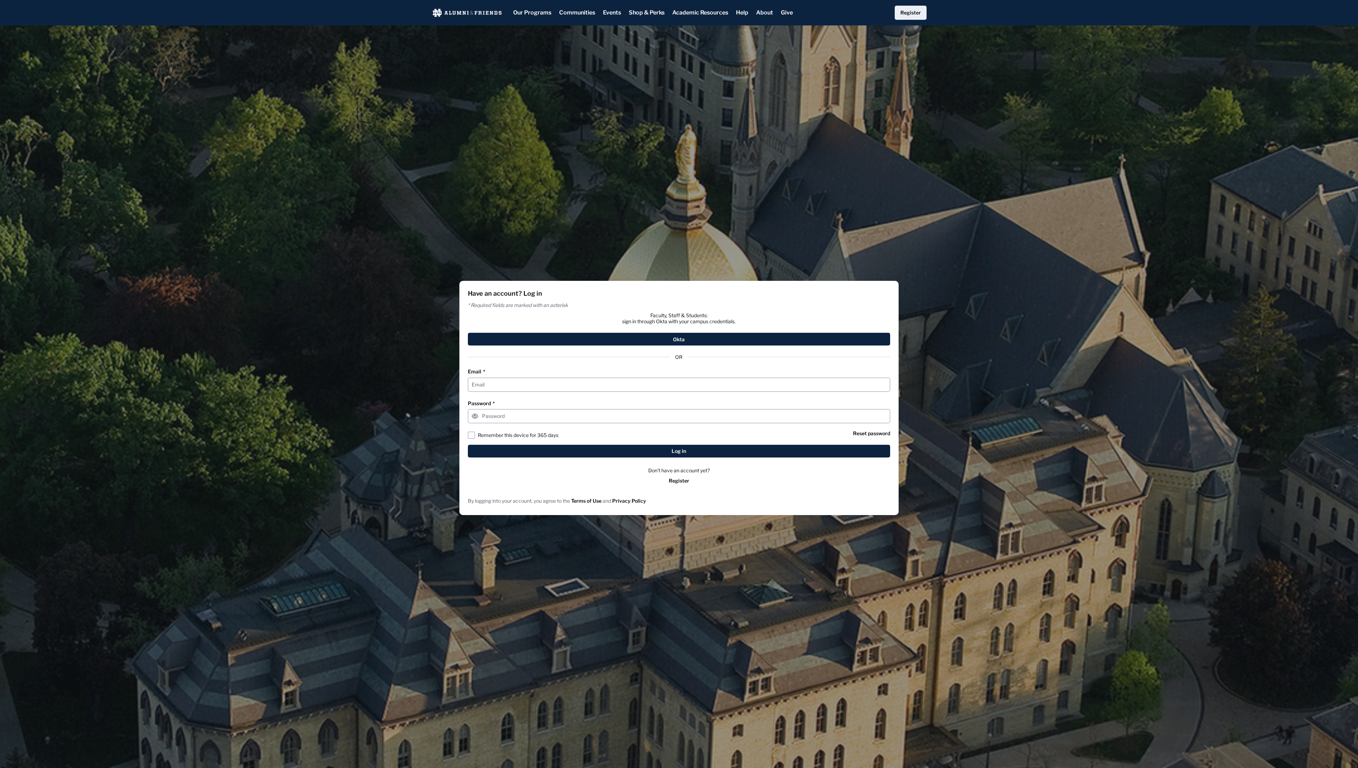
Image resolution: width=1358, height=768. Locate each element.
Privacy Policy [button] (629, 501)
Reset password (871, 433)
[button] (475, 416)
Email (476, 371)
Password (481, 403)
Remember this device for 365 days (518, 435)
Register (679, 481)
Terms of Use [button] (586, 501)
